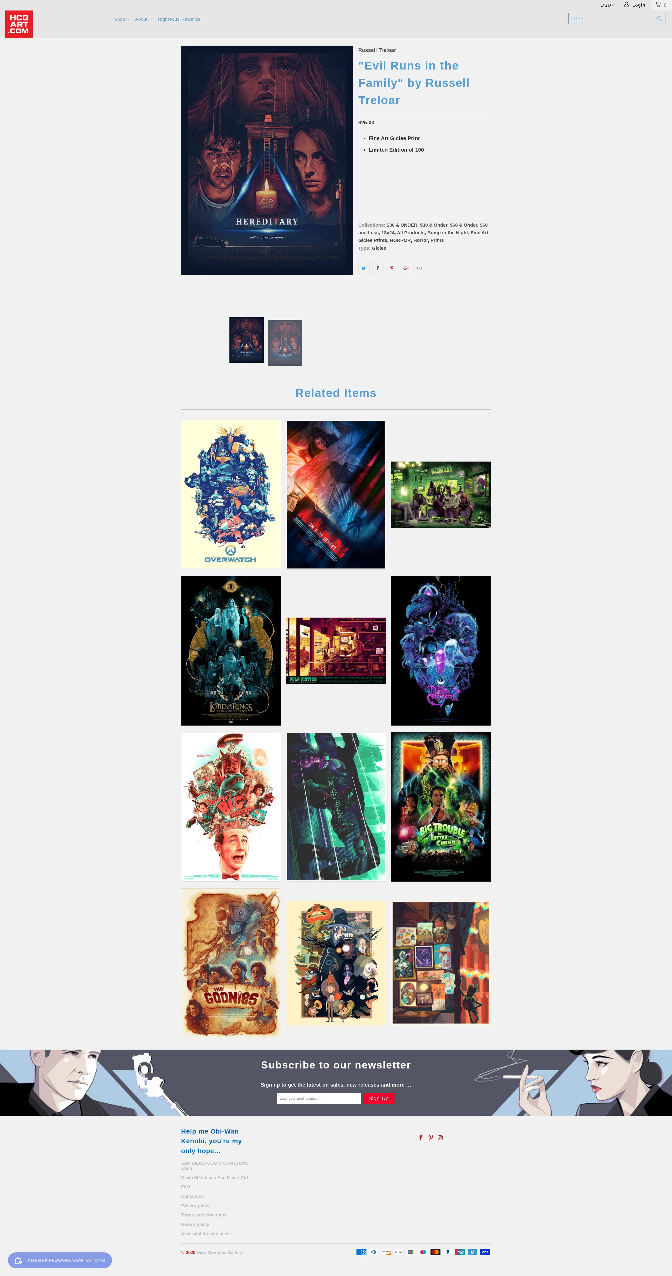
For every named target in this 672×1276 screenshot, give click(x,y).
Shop (120, 19)
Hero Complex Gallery (219, 1252)
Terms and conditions (203, 1215)
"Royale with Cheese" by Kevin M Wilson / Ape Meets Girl (336, 651)
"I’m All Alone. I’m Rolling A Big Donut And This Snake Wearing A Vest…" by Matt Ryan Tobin (231, 807)
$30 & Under (433, 225)
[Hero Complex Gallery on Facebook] (421, 1138)
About (142, 19)
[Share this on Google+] (405, 268)
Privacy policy (196, 1205)
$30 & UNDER (402, 225)
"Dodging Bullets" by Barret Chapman (336, 807)
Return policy (195, 1224)
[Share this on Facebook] (378, 268)
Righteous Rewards (179, 19)
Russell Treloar (377, 50)
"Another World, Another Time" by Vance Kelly (441, 651)
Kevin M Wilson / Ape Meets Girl (214, 1177)
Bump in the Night (447, 232)
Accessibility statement (205, 1233)
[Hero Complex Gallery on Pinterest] (431, 1138)
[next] (343, 175)
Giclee (379, 248)
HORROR (400, 240)
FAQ (185, 1186)
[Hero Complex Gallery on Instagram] (440, 1138)
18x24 (383, 189)
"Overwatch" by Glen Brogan (231, 494)
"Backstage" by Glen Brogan (441, 963)
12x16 (366, 189)
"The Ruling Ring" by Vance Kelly (231, 651)
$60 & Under (463, 225)
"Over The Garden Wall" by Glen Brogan (336, 963)
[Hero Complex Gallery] (56, 24)
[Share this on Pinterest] (391, 268)
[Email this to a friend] (419, 268)
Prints (437, 240)
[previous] (190, 175)
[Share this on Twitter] (364, 268)
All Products (411, 232)
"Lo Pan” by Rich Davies (441, 807)
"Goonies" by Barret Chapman (231, 963)
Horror (420, 240)
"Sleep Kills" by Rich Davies (336, 495)
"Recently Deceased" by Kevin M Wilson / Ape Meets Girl (441, 495)
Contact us (192, 1196)
